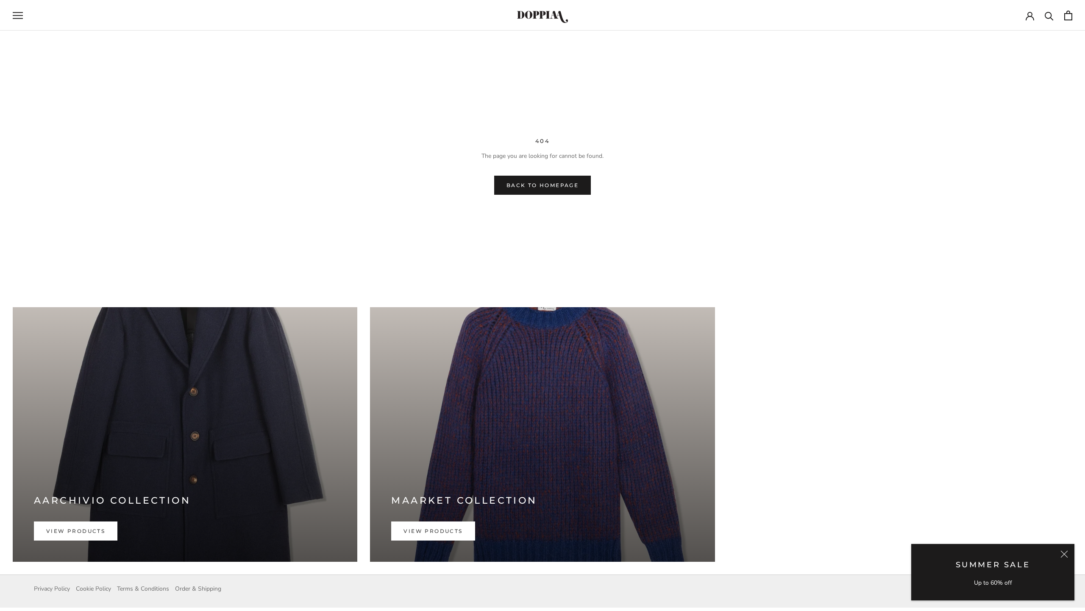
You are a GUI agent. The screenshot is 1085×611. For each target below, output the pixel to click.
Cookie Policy (93, 589)
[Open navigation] (18, 15)
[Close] (1064, 554)
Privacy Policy (52, 589)
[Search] (1049, 15)
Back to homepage (542, 185)
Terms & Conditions (143, 589)
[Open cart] (1068, 15)
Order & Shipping (198, 589)
